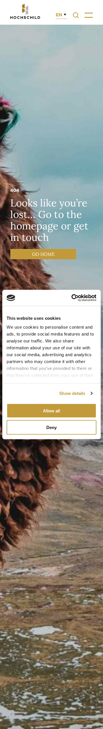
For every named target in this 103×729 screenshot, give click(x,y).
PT (59, 38)
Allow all (51, 410)
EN (59, 14)
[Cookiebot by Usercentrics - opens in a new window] (72, 298)
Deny (51, 427)
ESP (60, 31)
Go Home (43, 254)
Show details (72, 393)
